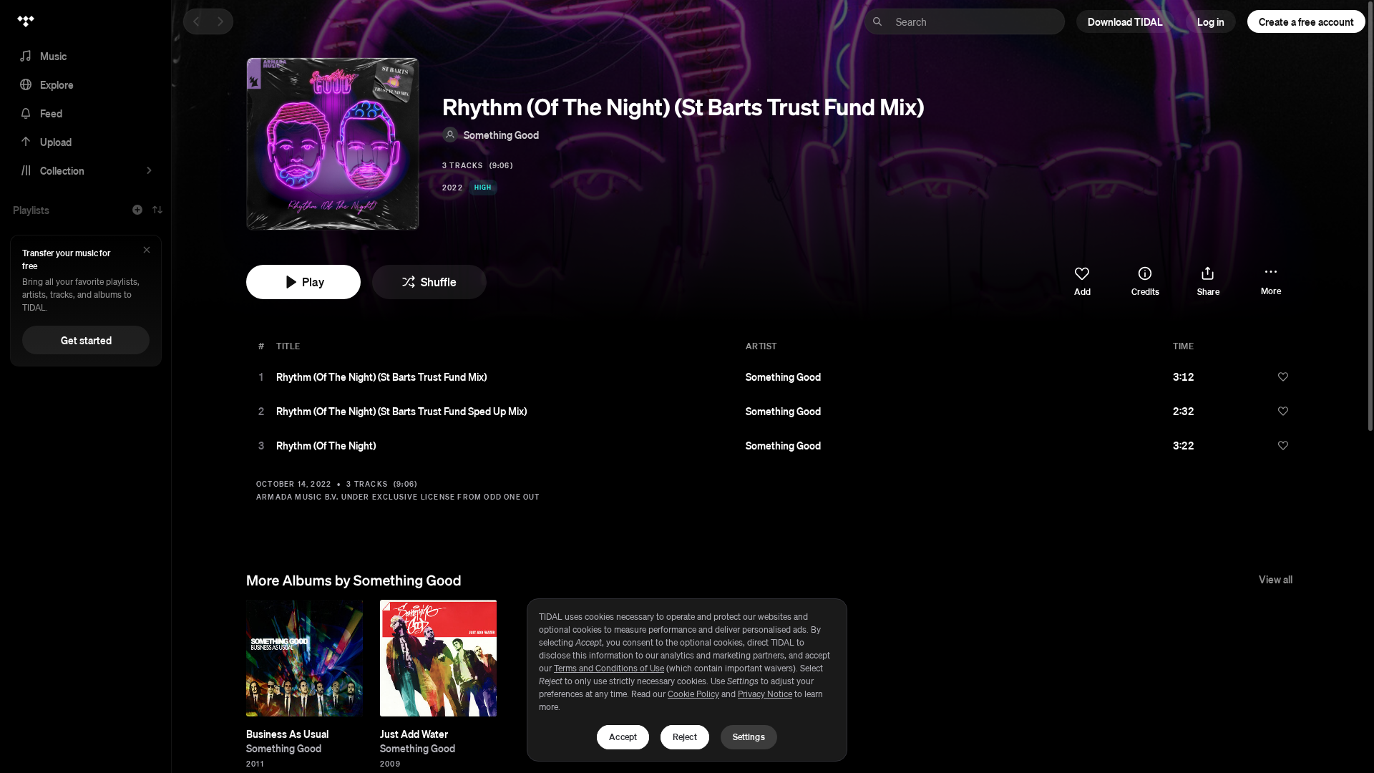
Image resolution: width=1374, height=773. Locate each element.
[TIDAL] (25, 21)
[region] (687, 680)
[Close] (146, 250)
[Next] (220, 21)
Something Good (501, 134)
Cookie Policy (693, 694)
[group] (304, 658)
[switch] (1082, 282)
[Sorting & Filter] (157, 209)
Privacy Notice (765, 694)
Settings (749, 736)
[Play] (261, 376)
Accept (623, 736)
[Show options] (1260, 376)
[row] (773, 376)
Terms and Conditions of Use (609, 668)
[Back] (196, 21)
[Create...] (137, 209)
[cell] (261, 376)
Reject (685, 736)
